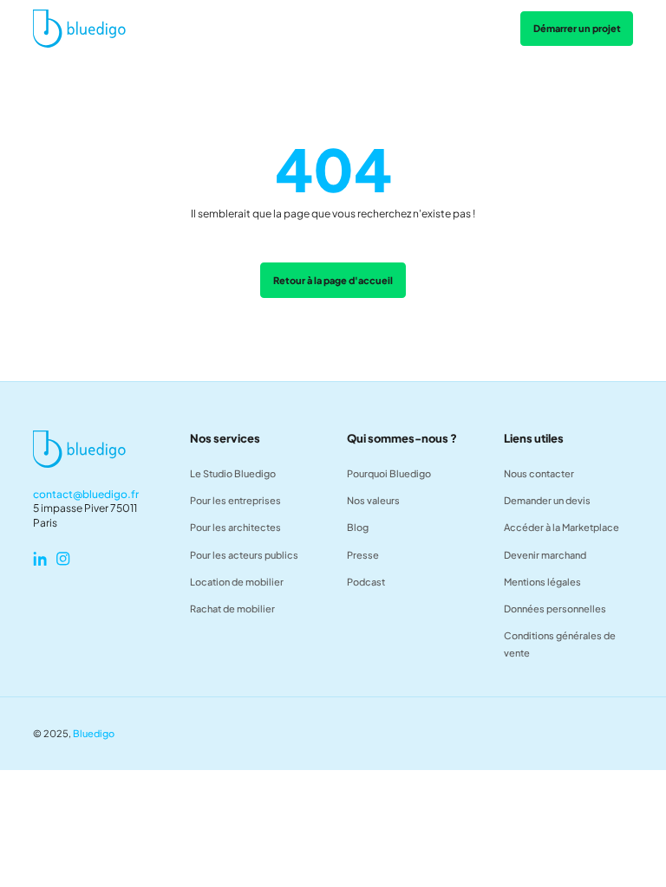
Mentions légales (542, 581)
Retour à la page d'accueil (333, 280)
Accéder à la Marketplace (561, 527)
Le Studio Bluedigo (233, 473)
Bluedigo (93, 733)
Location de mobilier (237, 581)
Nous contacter (539, 473)
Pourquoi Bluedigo (389, 473)
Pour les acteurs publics (244, 554)
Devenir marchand (545, 554)
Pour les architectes (235, 527)
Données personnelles (555, 608)
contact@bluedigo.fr (86, 494)
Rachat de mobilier (232, 608)
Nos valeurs (373, 500)
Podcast (366, 581)
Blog (358, 527)
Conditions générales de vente (560, 644)
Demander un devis (547, 500)
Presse (363, 554)
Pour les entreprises (235, 500)
